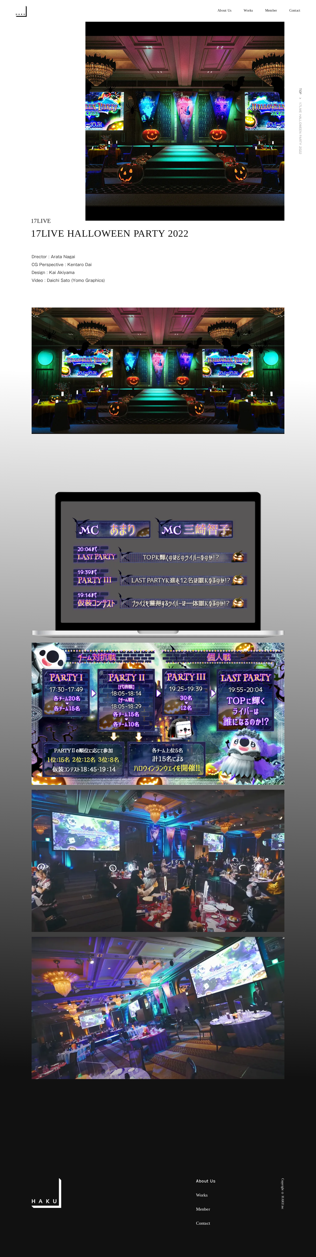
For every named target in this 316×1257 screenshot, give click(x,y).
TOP (300, 91)
